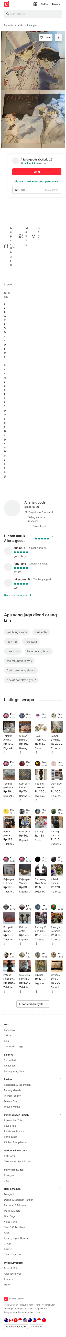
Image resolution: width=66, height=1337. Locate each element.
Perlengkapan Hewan (16, 1238)
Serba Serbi (10, 1060)
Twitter (8, 1035)
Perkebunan (10, 1136)
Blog (6, 1040)
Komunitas (9, 1065)
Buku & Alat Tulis (13, 1120)
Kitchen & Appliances (15, 1142)
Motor (7, 1284)
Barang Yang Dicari (14, 1071)
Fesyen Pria (10, 1101)
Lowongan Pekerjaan (14, 1308)
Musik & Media (12, 1210)
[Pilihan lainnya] (4, 752)
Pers (38, 1304)
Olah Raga (10, 1216)
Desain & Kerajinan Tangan (18, 1199)
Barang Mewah (12, 1090)
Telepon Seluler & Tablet (17, 1161)
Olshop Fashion (12, 1095)
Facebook (9, 1030)
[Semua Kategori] (35, 4)
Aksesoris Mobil (12, 1273)
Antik (7, 1232)
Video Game (10, 1221)
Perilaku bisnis (33, 1312)
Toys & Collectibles (14, 1227)
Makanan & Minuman (15, 1205)
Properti (8, 1279)
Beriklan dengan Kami (36, 1308)
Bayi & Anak (10, 1125)
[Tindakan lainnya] (58, 37)
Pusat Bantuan (11, 1304)
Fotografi (9, 1194)
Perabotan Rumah (14, 1131)
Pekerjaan (9, 1175)
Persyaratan (10, 1312)
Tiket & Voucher (12, 1254)
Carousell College (13, 1046)
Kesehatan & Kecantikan (17, 1084)
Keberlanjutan (48, 1304)
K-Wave (8, 1249)
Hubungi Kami (26, 1304)
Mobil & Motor (11, 1268)
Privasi (21, 1312)
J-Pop (7, 1243)
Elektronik (9, 1155)
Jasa (6, 1180)
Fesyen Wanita (12, 1106)
